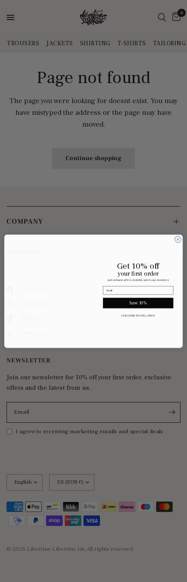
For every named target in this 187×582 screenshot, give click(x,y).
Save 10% (138, 303)
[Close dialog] (178, 236)
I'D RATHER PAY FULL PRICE (138, 315)
